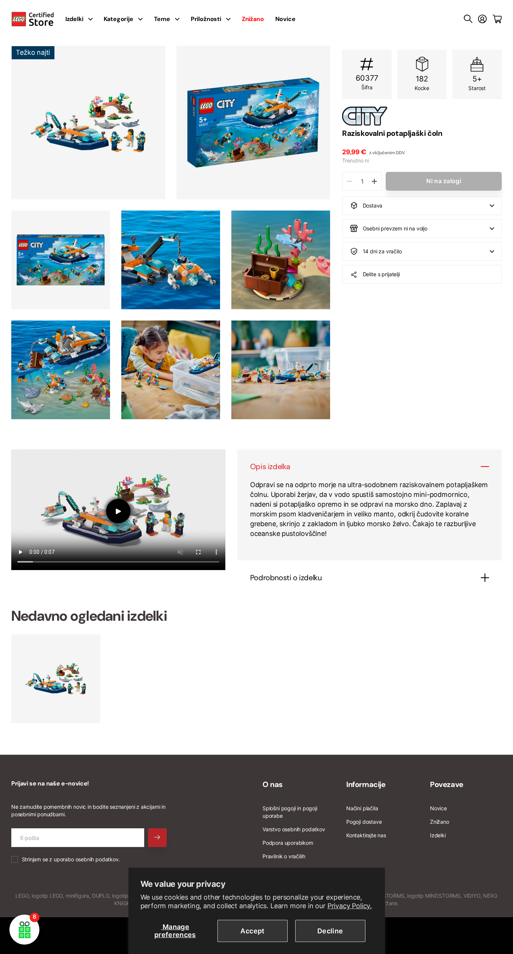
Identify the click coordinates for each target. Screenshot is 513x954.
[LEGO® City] (422, 116)
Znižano (439, 822)
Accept (252, 931)
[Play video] (118, 511)
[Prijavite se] (482, 19)
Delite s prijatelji (381, 274)
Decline (330, 931)
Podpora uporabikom (288, 843)
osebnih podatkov (97, 859)
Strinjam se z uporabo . (71, 859)
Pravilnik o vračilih (284, 856)
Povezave (446, 784)
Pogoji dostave (364, 822)
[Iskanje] (468, 19)
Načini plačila (362, 808)
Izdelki (438, 835)
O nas (273, 784)
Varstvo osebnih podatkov (294, 829)
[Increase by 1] (374, 181)
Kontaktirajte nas (366, 835)
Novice (285, 19)
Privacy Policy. (349, 906)
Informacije (366, 784)
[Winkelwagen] (497, 19)
